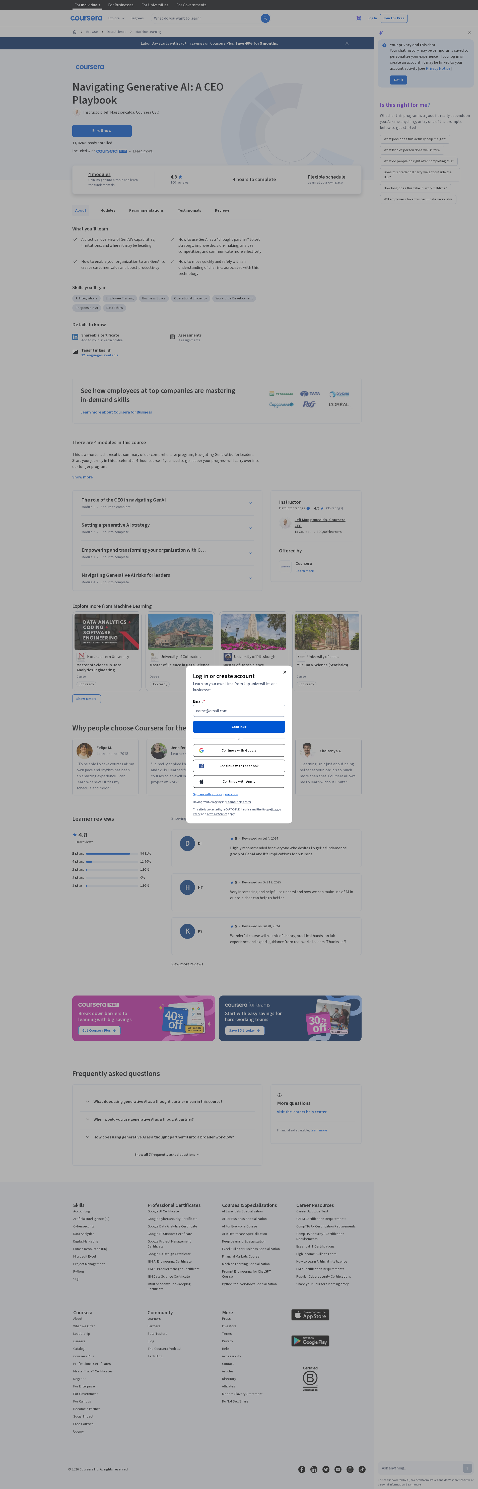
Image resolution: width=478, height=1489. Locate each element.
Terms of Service (217, 814)
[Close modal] (284, 672)
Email (199, 701)
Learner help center (238, 802)
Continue (239, 726)
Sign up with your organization (215, 794)
